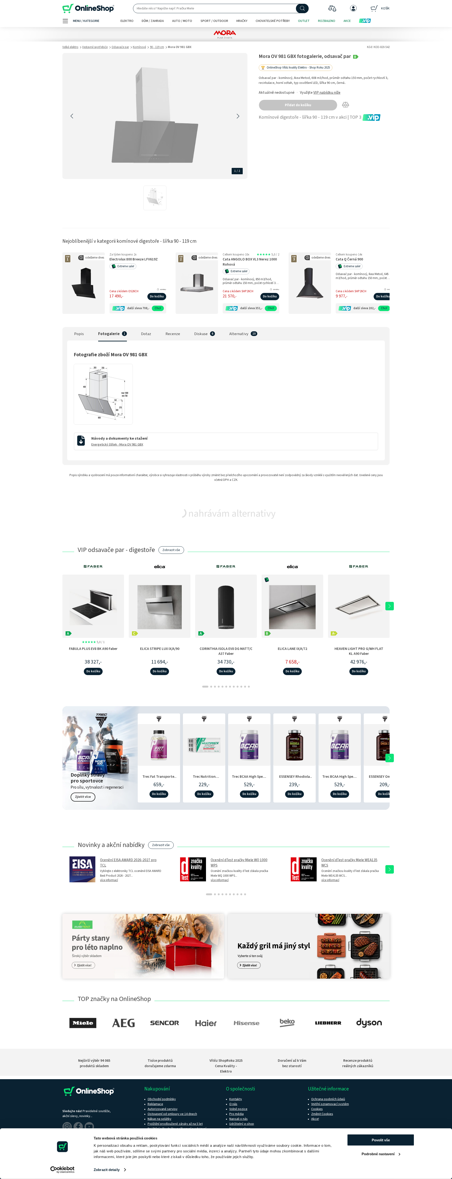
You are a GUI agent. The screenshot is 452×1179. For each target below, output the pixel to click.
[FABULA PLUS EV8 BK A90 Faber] (93, 606)
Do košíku (157, 296)
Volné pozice (238, 1109)
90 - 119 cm (157, 47)
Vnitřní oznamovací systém (330, 1104)
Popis (79, 334)
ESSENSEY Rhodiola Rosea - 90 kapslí (294, 779)
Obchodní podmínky (162, 1099)
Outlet (304, 21)
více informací (109, 880)
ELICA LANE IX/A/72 (292, 648)
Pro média (236, 1114)
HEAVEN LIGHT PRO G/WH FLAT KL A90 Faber (359, 651)
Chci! (158, 308)
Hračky (241, 21)
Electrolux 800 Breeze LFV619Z (133, 259)
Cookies (317, 1109)
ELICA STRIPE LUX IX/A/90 (159, 648)
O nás (233, 1104)
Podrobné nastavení (378, 1154)
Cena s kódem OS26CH (123, 291)
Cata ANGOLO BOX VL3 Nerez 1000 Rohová (250, 262)
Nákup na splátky (159, 1119)
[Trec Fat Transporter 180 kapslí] (158, 744)
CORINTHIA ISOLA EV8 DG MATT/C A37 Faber (226, 651)
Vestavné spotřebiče (95, 47)
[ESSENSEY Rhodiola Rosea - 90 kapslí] (294, 744)
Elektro (127, 21)
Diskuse (201, 334)
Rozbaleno (326, 21)
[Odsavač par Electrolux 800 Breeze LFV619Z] (83, 283)
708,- (145, 308)
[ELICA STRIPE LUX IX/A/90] (159, 606)
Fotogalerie (109, 334)
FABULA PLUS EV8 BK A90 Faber (93, 648)
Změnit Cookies (322, 1114)
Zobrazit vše (171, 550)
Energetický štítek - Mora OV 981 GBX (117, 444)
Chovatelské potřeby (273, 21)
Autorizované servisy (163, 1109)
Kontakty (235, 1099)
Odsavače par (120, 47)
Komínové (139, 47)
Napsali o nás (238, 1119)
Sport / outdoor (214, 21)
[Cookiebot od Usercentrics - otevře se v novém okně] (62, 1169)
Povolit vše (381, 1140)
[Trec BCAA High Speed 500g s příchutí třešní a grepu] (339, 744)
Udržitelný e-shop (241, 1124)
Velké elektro (70, 47)
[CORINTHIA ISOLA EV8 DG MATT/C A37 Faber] (226, 606)
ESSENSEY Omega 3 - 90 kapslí (385, 779)
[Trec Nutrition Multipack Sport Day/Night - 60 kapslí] (204, 744)
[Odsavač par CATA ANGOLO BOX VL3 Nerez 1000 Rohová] (196, 283)
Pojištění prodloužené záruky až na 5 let (175, 1124)
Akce (347, 21)
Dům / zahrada (153, 21)
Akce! (315, 1119)
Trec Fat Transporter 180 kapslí (159, 779)
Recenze (172, 334)
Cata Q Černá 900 (349, 259)
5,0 (268, 254)
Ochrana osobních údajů (328, 1099)
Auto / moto (182, 21)
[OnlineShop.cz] (88, 8)
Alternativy (238, 334)
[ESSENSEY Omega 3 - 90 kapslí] (384, 744)
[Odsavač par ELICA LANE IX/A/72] (292, 606)
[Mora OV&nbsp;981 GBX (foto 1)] (103, 420)
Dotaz (146, 334)
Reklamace (155, 1104)
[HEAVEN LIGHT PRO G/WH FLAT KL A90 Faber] (359, 606)
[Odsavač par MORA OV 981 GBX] (154, 198)
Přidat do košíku (298, 105)
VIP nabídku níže (326, 92)
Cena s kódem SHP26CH (238, 291)
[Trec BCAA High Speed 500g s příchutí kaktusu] (249, 744)
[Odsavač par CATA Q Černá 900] (309, 283)
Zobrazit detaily (107, 1170)
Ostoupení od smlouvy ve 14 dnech (172, 1114)
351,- (258, 308)
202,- (372, 308)
